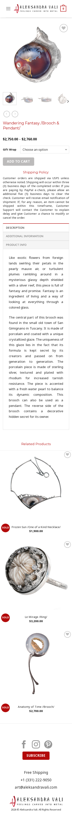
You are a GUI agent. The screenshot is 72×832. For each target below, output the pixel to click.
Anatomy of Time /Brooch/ (36, 707)
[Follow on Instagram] (36, 745)
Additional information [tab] (24, 236)
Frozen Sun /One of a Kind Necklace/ (36, 527)
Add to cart (18, 161)
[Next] (63, 56)
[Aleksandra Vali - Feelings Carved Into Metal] (35, 8)
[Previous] (9, 56)
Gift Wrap (9, 149)
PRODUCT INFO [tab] (16, 245)
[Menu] (8, 9)
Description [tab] (15, 227)
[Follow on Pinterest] (48, 745)
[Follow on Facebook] (24, 745)
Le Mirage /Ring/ (36, 617)
